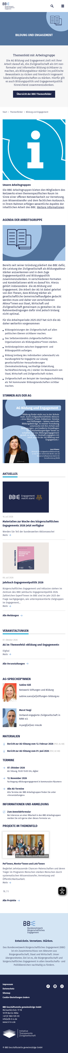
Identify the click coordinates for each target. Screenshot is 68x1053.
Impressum (8, 984)
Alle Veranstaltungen (14, 663)
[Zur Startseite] (9, 6)
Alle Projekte (9, 900)
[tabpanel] (34, 433)
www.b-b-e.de (9, 1022)
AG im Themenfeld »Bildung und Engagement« (31, 644)
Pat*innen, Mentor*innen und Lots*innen (24, 863)
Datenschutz (8, 989)
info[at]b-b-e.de (10, 1019)
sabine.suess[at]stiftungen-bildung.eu (39, 696)
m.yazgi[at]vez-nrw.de (30, 725)
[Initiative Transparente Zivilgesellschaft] (19, 1033)
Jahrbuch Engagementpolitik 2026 (23, 582)
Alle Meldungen (11, 615)
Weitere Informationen (50, 207)
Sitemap (6, 993)
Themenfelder (16, 112)
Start (5, 112)
